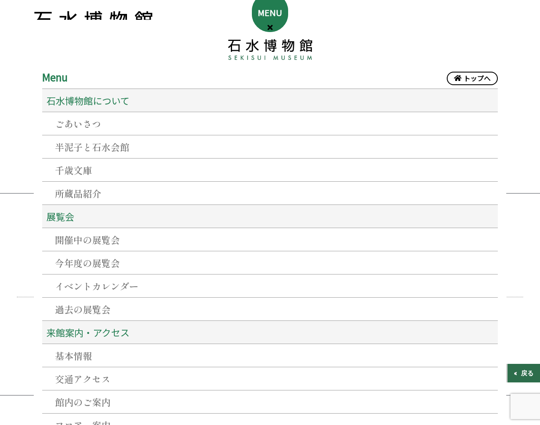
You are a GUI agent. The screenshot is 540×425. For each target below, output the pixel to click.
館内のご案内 (83, 402)
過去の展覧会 (83, 309)
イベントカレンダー (96, 286)
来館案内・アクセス (88, 332)
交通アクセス (83, 378)
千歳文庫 (73, 170)
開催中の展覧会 (87, 239)
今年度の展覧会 (87, 262)
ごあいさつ (78, 123)
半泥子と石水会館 (92, 146)
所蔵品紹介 (78, 193)
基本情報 (73, 355)
